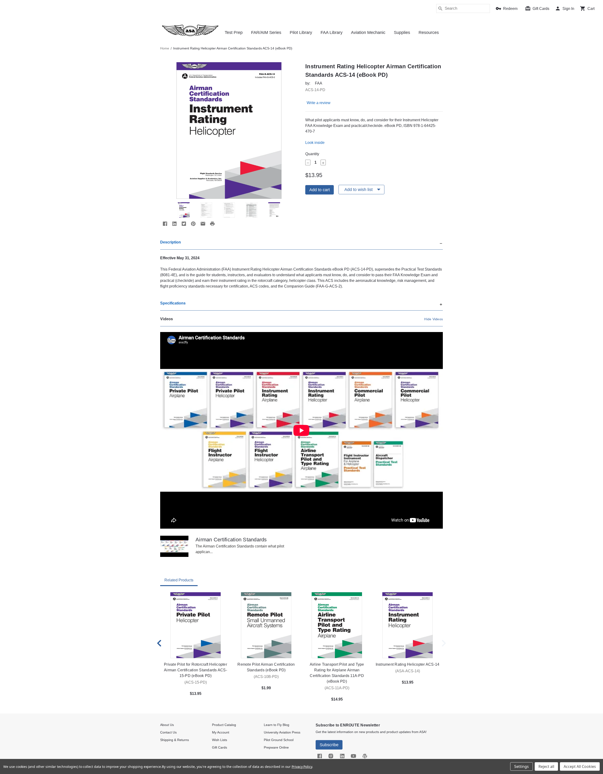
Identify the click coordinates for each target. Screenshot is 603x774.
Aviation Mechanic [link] (368, 32)
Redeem (510, 9)
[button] (301, 244)
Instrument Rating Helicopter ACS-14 (408, 664)
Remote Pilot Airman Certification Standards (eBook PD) (266, 667)
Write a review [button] (318, 103)
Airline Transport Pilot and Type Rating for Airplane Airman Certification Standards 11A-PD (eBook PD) (337, 672)
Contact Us (168, 732)
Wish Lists (219, 740)
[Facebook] (165, 224)
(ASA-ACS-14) (407, 671)
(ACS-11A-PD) (337, 688)
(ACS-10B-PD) (266, 677)
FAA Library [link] (331, 32)
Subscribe (329, 744)
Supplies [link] (402, 32)
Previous (159, 643)
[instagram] (330, 756)
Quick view (195, 625)
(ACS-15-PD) (195, 682)
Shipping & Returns (174, 740)
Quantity (312, 154)
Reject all (546, 766)
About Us (167, 725)
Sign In (568, 9)
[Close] (441, 242)
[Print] (212, 224)
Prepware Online (276, 747)
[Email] (203, 224)
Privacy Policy (302, 766)
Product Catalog (224, 725)
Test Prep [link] (234, 32)
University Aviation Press (282, 732)
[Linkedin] (174, 224)
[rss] (364, 756)
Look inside (315, 143)
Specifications (173, 303)
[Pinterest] (193, 224)
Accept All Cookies (580, 766)
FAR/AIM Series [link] (266, 32)
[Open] (441, 303)
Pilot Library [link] (301, 32)
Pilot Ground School (278, 740)
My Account (220, 732)
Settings (521, 766)
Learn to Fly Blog (276, 725)
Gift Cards (541, 9)
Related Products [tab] (178, 580)
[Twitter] (184, 224)
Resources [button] (429, 32)
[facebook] (319, 756)
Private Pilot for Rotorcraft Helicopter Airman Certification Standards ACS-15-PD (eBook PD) (195, 670)
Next (443, 643)
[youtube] (353, 756)
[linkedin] (342, 756)
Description (170, 242)
